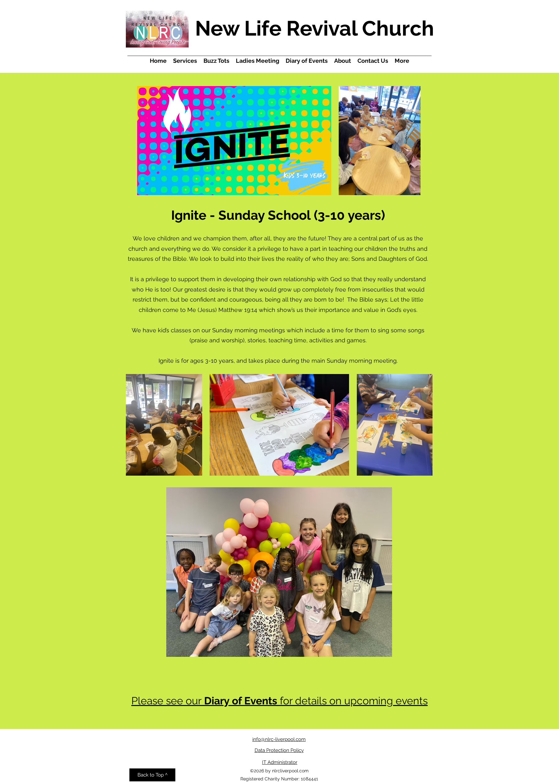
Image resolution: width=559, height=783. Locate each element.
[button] (279, 750)
